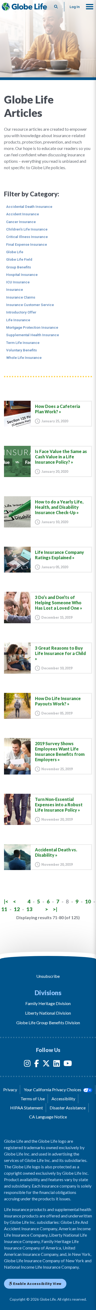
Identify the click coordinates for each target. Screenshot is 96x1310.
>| (55, 909)
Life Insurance (18, 320)
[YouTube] (67, 1064)
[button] (89, 6)
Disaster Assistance (68, 1107)
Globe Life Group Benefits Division (48, 1022)
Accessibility (63, 1098)
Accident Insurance (22, 214)
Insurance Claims (20, 297)
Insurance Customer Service (30, 305)
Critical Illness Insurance (27, 237)
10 (88, 901)
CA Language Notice (48, 1116)
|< (6, 901)
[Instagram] (27, 1064)
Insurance (14, 289)
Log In (75, 7)
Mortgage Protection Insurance (32, 327)
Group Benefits (18, 267)
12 (17, 909)
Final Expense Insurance (26, 244)
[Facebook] (36, 1064)
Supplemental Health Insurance (32, 335)
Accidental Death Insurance (29, 206)
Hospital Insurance (22, 274)
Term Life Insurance (22, 342)
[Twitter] (46, 1064)
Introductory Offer (21, 312)
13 (29, 909)
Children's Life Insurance (26, 229)
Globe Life (14, 252)
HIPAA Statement (26, 1107)
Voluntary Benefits (21, 350)
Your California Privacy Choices (53, 1089)
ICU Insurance (18, 282)
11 (4, 909)
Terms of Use (33, 1098)
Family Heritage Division (48, 1003)
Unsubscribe (48, 976)
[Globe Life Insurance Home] (24, 6)
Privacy (10, 1089)
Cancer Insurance (21, 222)
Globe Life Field (19, 259)
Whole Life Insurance (24, 357)
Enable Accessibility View (37, 1283)
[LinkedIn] (56, 1064)
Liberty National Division (48, 1012)
